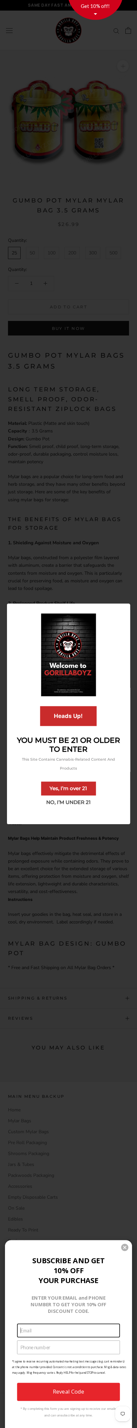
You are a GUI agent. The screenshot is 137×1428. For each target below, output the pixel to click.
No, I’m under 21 (68, 802)
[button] (124, 1247)
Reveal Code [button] (68, 1391)
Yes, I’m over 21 (68, 788)
